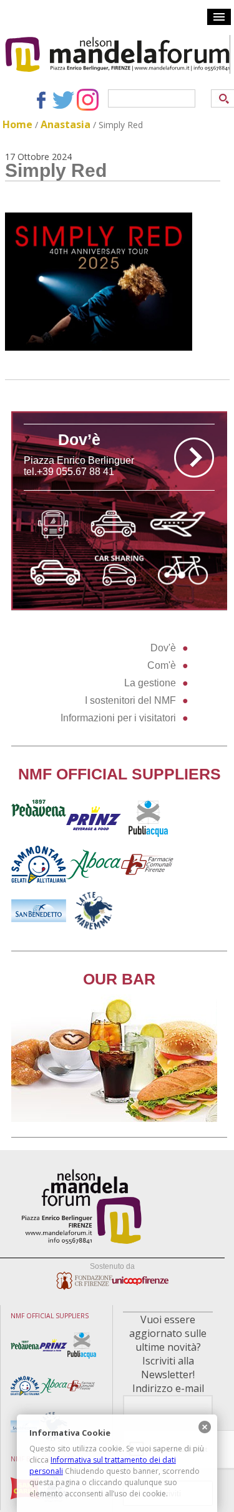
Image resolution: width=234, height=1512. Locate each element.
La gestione (150, 683)
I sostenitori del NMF (130, 700)
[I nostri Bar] (114, 1118)
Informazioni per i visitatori (118, 718)
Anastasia (65, 124)
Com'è (161, 665)
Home (17, 124)
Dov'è (163, 648)
